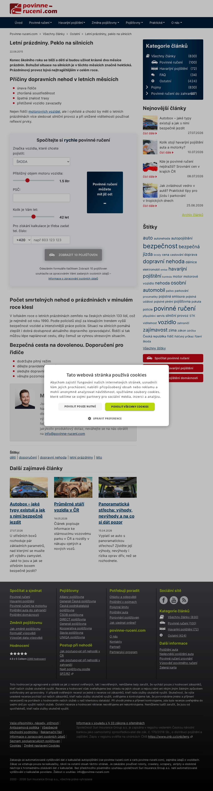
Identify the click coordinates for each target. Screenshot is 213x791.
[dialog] (106, 395)
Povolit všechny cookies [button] (130, 406)
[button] (106, 418)
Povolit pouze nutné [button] (80, 406)
